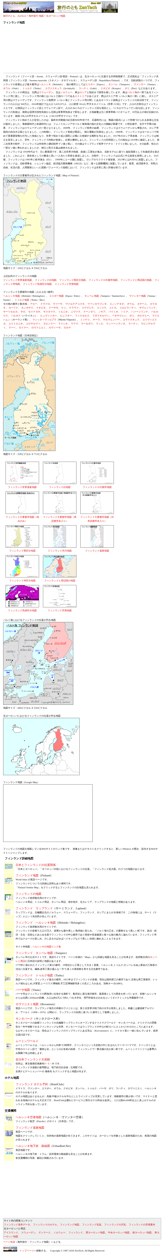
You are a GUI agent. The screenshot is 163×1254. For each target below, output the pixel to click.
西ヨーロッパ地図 (95, 1232)
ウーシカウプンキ (97, 304)
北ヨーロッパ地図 (55, 16)
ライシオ (63, 323)
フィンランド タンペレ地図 (34, 953)
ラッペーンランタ (115, 323)
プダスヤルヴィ (100, 315)
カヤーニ (142, 304)
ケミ (63, 307)
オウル (6, 88)
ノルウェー (66, 92)
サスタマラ (49, 311)
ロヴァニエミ (38, 327)
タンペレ (113, 84)
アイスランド (11, 1232)
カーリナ (13, 307)
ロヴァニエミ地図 (27, 1004)
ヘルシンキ (45, 84)
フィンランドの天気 (115, 1224)
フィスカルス (82, 315)
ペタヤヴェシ (119, 315)
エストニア (81, 96)
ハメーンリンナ (139, 311)
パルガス (16, 315)
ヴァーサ (57, 304)
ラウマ (74, 323)
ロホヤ (67, 327)
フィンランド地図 (27, 875)
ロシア (83, 92)
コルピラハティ (127, 307)
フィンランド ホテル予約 (32, 1084)
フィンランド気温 (91, 1224)
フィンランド (75, 1232)
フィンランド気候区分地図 (37, 284)
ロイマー (23, 327)
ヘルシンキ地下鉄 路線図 (33, 1146)
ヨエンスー (49, 323)
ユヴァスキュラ (53, 88)
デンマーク (44, 1232)
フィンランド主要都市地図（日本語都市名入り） (97, 519)
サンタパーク (24, 1018)
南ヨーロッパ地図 (142, 1232)
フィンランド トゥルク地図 (34, 975)
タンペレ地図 (92, 296)
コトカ (112, 307)
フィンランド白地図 (45, 280)
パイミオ (113, 311)
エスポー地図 (56, 296)
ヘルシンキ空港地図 (28, 1117)
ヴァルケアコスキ (75, 304)
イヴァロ (45, 304)
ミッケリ (85, 319)
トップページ (25, 1250)
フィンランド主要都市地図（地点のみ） (22, 519)
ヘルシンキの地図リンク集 (46, 946)
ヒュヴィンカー (48, 315)
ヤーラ (96, 319)
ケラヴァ (74, 307)
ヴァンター (140, 84)
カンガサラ (27, 307)
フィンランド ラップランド (34, 908)
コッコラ (101, 307)
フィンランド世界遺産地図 (17, 280)
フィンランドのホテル (45, 1224)
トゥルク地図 (22, 300)
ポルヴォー (143, 315)
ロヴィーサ (55, 327)
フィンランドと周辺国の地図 (136, 280)
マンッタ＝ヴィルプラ (44, 319)
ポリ (127, 88)
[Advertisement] (81, 49)
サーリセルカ (10, 311)
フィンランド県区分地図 (72, 280)
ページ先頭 (9, 1242)
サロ (23, 311)
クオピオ (105, 88)
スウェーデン (46, 92)
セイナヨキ (34, 311)
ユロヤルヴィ (33, 323)
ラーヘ (12, 327)
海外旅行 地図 (36, 16)
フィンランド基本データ (17, 1224)
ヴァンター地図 (137, 296)
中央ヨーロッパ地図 (118, 1232)
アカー (33, 304)
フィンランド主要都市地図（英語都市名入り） (59, 519)
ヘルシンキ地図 (11, 296)
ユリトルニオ (16, 323)
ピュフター (66, 315)
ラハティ (83, 88)
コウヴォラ (88, 307)
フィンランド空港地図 (66, 284)
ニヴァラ (75, 311)
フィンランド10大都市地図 (103, 280)
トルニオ (63, 311)
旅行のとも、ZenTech (14, 16)
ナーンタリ (89, 311)
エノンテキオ (117, 304)
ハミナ (124, 311)
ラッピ (99, 323)
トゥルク (27, 88)
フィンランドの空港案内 (142, 1224)
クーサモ (53, 307)
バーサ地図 (23, 989)
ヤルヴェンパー (111, 319)
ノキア (102, 311)
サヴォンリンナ (147, 307)
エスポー (90, 84)
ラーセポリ (87, 323)
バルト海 (132, 92)
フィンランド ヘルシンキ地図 (36, 922)
